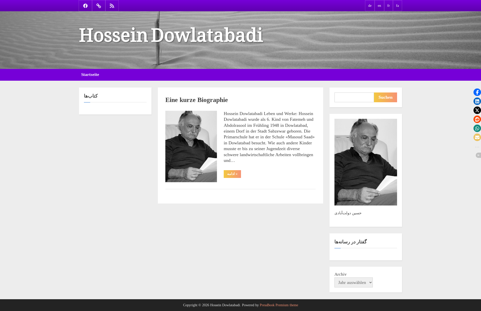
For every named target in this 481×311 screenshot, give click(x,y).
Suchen (386, 97)
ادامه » (234, 175)
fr (388, 6)
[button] (477, 92)
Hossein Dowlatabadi (171, 30)
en (379, 6)
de (370, 6)
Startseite (90, 74)
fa (397, 6)
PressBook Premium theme (279, 305)
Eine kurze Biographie (196, 99)
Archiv (340, 274)
